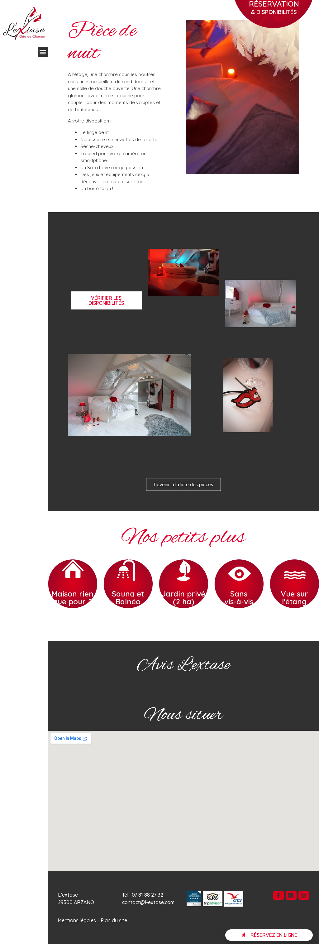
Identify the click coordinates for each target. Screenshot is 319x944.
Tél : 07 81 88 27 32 (142, 895)
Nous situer (183, 715)
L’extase (68, 895)
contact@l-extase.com (148, 902)
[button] (43, 52)
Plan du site (114, 920)
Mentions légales (77, 920)
